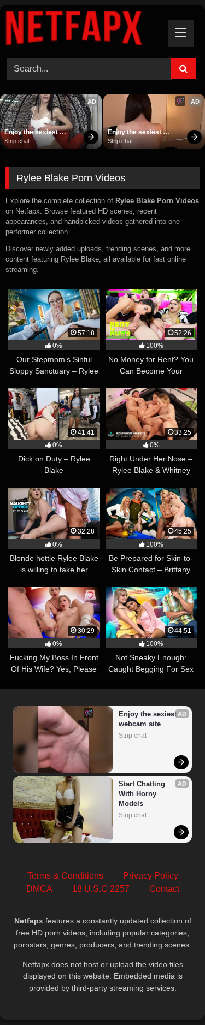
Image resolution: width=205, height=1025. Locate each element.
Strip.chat (17, 141)
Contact (164, 888)
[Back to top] (171, 992)
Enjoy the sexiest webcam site (32, 132)
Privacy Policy (150, 875)
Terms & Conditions (65, 875)
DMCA (39, 888)
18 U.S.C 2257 (101, 888)
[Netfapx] (84, 30)
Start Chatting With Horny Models (143, 794)
